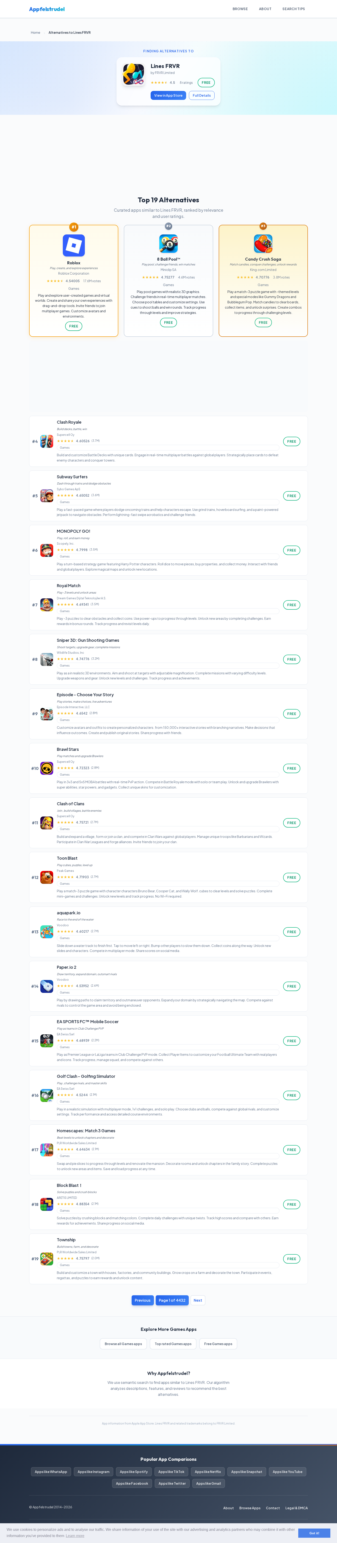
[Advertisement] (168, 149)
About (265, 9)
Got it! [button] (314, 1533)
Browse (240, 9)
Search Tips (293, 9)
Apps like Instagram (93, 1472)
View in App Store (168, 95)
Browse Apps (249, 1508)
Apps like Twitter (172, 1483)
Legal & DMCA (296, 1508)
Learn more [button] (75, 1536)
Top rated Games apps (173, 1344)
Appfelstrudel (47, 9)
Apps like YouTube (287, 1472)
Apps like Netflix (208, 1472)
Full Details (202, 95)
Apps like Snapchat (246, 1472)
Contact (273, 1508)
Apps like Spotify (134, 1472)
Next (198, 1300)
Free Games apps (218, 1344)
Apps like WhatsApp (51, 1472)
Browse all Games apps (123, 1344)
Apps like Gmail (208, 1483)
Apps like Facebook (132, 1483)
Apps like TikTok (171, 1472)
